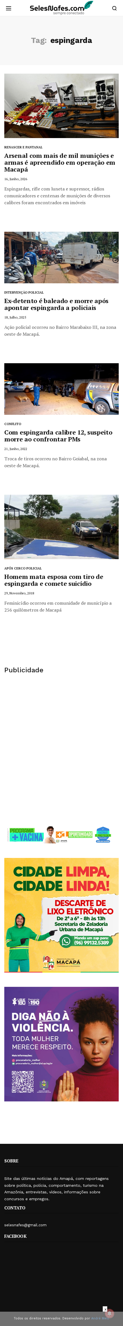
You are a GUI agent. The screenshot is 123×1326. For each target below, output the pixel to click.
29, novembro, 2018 (19, 593)
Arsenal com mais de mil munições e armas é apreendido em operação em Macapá (59, 162)
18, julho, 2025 (15, 317)
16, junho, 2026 (15, 179)
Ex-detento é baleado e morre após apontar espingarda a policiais (56, 304)
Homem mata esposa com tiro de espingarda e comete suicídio (53, 580)
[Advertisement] (61, 749)
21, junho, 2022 (15, 449)
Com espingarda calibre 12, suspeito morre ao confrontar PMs (58, 435)
